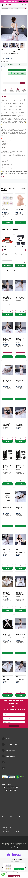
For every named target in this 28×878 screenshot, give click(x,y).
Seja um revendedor (6, 806)
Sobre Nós (4, 797)
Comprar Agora (7, 265)
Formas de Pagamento (7, 801)
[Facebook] (2, 816)
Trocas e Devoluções (6, 822)
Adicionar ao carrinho (17, 70)
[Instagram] (11, 816)
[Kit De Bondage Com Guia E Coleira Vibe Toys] (5, 45)
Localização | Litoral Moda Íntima (9, 824)
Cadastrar (14, 726)
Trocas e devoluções (10, 756)
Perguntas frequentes (6, 805)
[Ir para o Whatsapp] (3, 874)
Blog (3, 808)
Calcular (22, 82)
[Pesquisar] (26, 8)
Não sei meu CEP (22, 84)
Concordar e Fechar (14, 876)
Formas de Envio (5, 839)
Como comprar (5, 799)
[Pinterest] (19, 816)
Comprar (19, 869)
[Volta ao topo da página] (24, 729)
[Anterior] (2, 206)
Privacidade (4, 803)
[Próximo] (25, 206)
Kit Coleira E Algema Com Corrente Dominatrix (7, 248)
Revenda (8, 762)
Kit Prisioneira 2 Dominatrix (19, 247)
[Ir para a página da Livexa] (14, 853)
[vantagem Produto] (14, 90)
